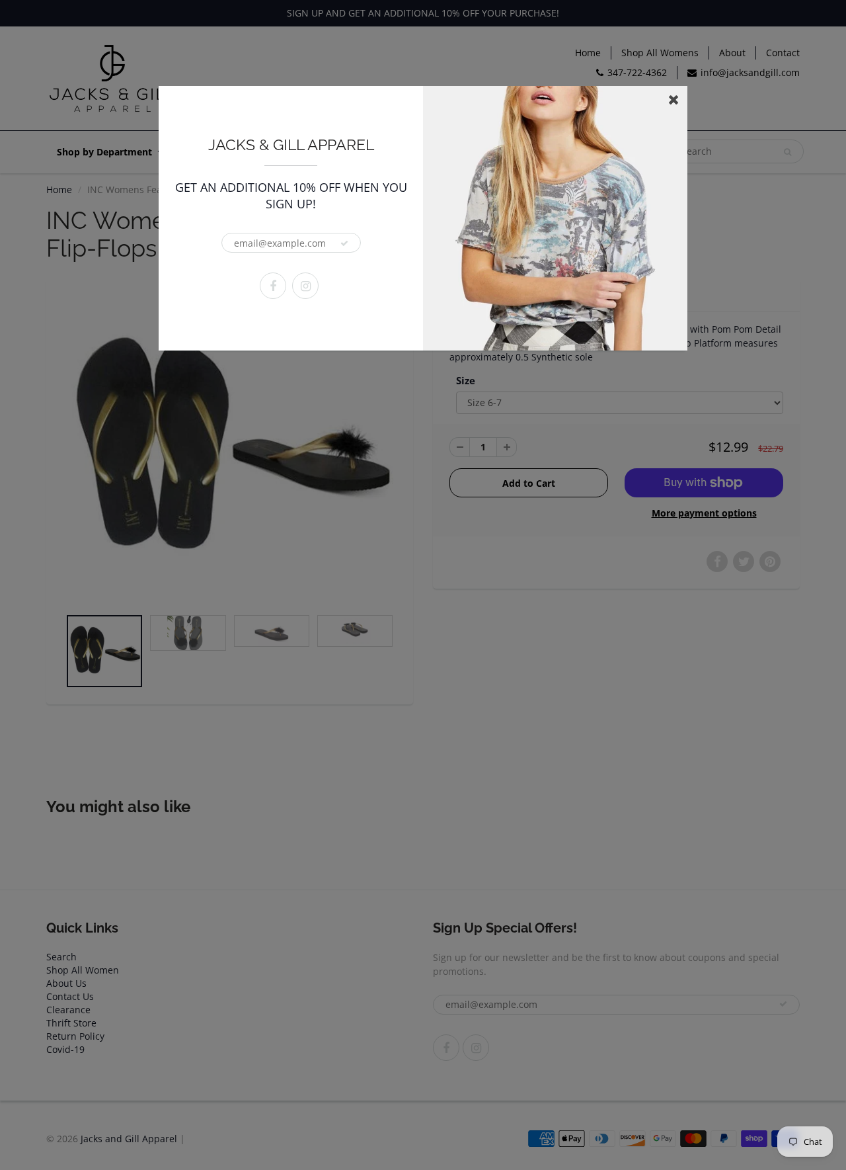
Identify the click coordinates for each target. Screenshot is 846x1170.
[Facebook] (273, 285)
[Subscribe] (344, 243)
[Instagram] (305, 285)
